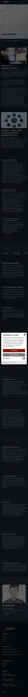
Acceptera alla (14, 350)
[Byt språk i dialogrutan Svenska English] (24, 335)
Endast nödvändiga (14, 354)
